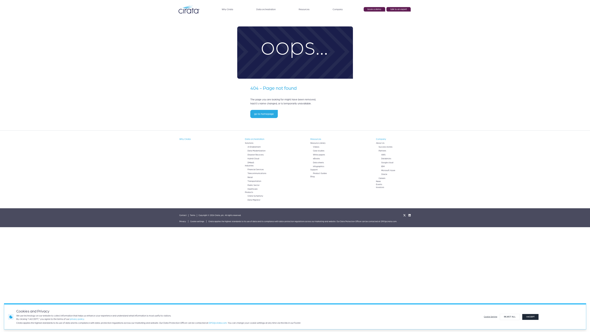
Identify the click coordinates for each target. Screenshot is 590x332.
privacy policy (77, 319)
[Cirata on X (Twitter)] (404, 215)
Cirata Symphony (255, 196)
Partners (382, 151)
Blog (312, 177)
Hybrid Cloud (253, 159)
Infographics (318, 166)
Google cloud (387, 163)
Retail (250, 177)
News (378, 181)
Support (314, 170)
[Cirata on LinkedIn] (409, 215)
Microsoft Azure (388, 170)
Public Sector (254, 185)
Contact (183, 215)
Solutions (249, 143)
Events (379, 184)
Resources (304, 9)
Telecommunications (257, 173)
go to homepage (264, 114)
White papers (319, 155)
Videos (316, 147)
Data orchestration (266, 9)
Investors (380, 187)
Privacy (182, 221)
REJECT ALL (510, 317)
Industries (249, 166)
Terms (192, 215)
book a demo (374, 9)
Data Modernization (257, 151)
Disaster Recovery (256, 155)
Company (338, 9)
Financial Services (256, 169)
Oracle (384, 174)
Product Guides (320, 173)
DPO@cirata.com (218, 323)
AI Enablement (254, 147)
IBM (383, 166)
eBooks (316, 159)
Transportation (254, 181)
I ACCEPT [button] (530, 317)
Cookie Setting (490, 317)
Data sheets (318, 163)
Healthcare (253, 189)
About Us (380, 143)
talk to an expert (398, 9)
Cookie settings (197, 221)
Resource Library (318, 143)
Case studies (318, 151)
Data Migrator (254, 200)
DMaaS (251, 163)
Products (249, 192)
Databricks (386, 159)
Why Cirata (227, 9)
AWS (383, 155)
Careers (382, 178)
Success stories (385, 147)
